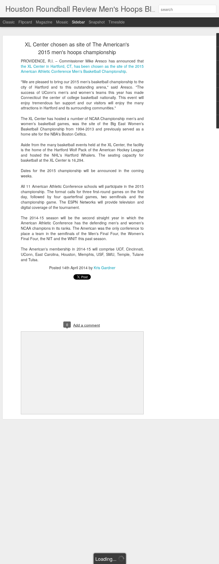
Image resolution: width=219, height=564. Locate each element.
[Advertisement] (173, 127)
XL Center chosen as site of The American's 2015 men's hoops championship (77, 48)
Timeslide (116, 22)
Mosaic (62, 22)
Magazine (44, 22)
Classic (9, 22)
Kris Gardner (104, 267)
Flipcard (25, 22)
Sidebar (78, 22)
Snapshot (97, 22)
